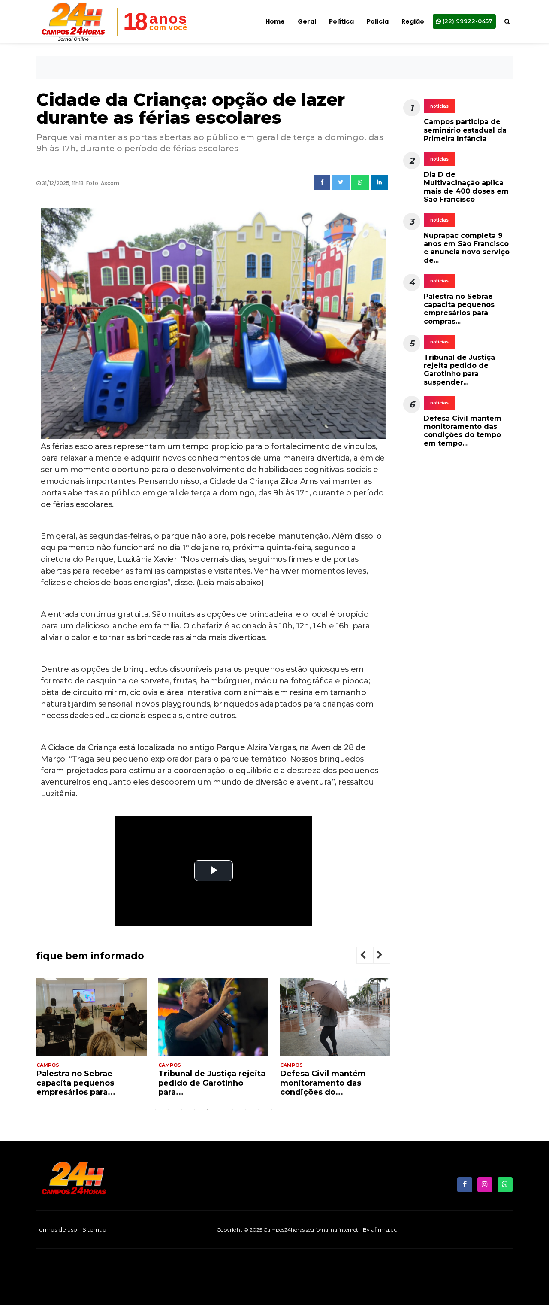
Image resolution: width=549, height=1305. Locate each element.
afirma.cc (384, 1229)
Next (386, 956)
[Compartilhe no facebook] (322, 182)
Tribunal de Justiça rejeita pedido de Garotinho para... (97, 1083)
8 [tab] (245, 1109)
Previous (370, 956)
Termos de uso (56, 1229)
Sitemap (94, 1229)
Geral (307, 21)
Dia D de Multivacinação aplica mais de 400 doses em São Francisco (466, 186)
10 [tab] (271, 1109)
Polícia (378, 21)
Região (412, 21)
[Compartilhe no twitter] (341, 182)
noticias (439, 106)
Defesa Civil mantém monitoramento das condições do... (208, 1083)
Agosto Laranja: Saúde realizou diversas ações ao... (335, 1083)
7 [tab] (233, 1109)
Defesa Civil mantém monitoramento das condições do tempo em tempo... (462, 430)
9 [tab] (258, 1109)
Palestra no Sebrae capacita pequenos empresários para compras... (459, 308)
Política (341, 21)
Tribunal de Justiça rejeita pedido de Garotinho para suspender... (459, 369)
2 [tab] (168, 1109)
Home (275, 21)
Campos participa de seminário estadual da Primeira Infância (465, 130)
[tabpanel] (99, 1041)
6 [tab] (220, 1109)
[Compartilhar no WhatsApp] (360, 182)
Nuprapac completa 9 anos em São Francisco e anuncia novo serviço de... (467, 247)
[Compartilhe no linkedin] (379, 182)
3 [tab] (181, 1109)
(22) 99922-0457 (466, 21)
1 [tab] (155, 1109)
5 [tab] (207, 1109)
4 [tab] (194, 1109)
